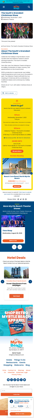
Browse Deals (17, 32)
